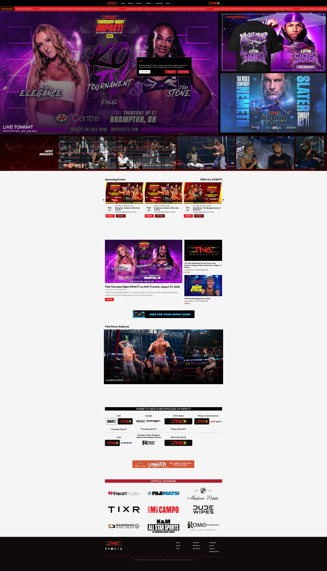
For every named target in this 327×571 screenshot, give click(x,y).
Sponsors (212, 548)
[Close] (189, 59)
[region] (164, 67)
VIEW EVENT (110, 216)
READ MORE (109, 299)
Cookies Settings (145, 71)
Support (211, 545)
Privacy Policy (189, 560)
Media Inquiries (214, 551)
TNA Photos (196, 545)
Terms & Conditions (179, 560)
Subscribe (159, 3)
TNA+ (178, 548)
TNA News (196, 542)
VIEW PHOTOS (128, 380)
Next (325, 153)
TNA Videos (196, 548)
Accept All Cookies (183, 71)
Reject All (170, 71)
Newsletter (212, 542)
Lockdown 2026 (114, 380)
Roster (130, 3)
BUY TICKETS (121, 216)
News (123, 3)
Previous (56, 153)
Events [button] (139, 3)
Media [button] (148, 3)
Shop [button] (168, 3)
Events (178, 542)
